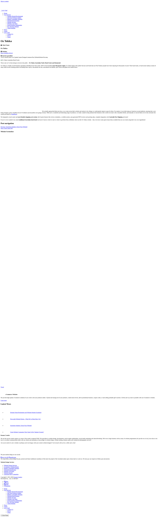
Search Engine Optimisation (14, 25)
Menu (6, 481)
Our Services (7, 14)
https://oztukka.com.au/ (7, 53)
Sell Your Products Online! (14, 17)
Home (5, 13)
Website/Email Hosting (13, 20)
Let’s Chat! (7, 32)
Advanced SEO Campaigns (11, 474)
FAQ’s (9, 35)
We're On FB (4, 457)
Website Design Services (10, 465)
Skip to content (5, 1)
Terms (9, 37)
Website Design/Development (15, 16)
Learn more (4, 400)
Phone (7, 483)
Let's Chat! (4, 10)
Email (6, 484)
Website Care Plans (12, 23)
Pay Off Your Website (13, 26)
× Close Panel (4, 515)
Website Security (11, 22)
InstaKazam (13, 457)
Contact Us (10, 34)
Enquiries (7, 486)
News (5, 29)
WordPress (14, 114)
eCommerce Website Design (11, 467)
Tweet (2, 387)
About (5, 31)
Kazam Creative (18, 477)
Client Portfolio (11, 28)
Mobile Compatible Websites (14, 19)
